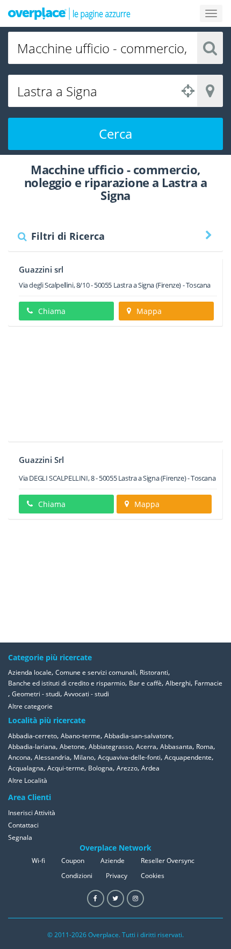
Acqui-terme (65, 768)
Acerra (146, 746)
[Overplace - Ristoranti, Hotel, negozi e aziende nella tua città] (69, 13)
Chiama (52, 311)
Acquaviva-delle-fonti (129, 757)
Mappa (149, 311)
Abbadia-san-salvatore (138, 735)
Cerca (115, 133)
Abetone (72, 746)
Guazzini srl (41, 269)
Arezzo (127, 768)
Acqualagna (26, 768)
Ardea (150, 768)
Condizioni (76, 875)
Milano (84, 757)
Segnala (20, 837)
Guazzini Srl (41, 459)
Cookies (152, 875)
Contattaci (23, 825)
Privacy (116, 875)
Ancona (19, 757)
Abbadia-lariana (32, 746)
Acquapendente (188, 757)
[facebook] (95, 898)
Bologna (100, 768)
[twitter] (115, 898)
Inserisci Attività (31, 812)
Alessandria (52, 757)
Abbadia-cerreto (32, 735)
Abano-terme (80, 735)
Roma (204, 746)
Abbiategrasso (110, 746)
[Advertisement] (115, 387)
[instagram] (135, 898)
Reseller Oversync (167, 860)
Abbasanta (176, 746)
